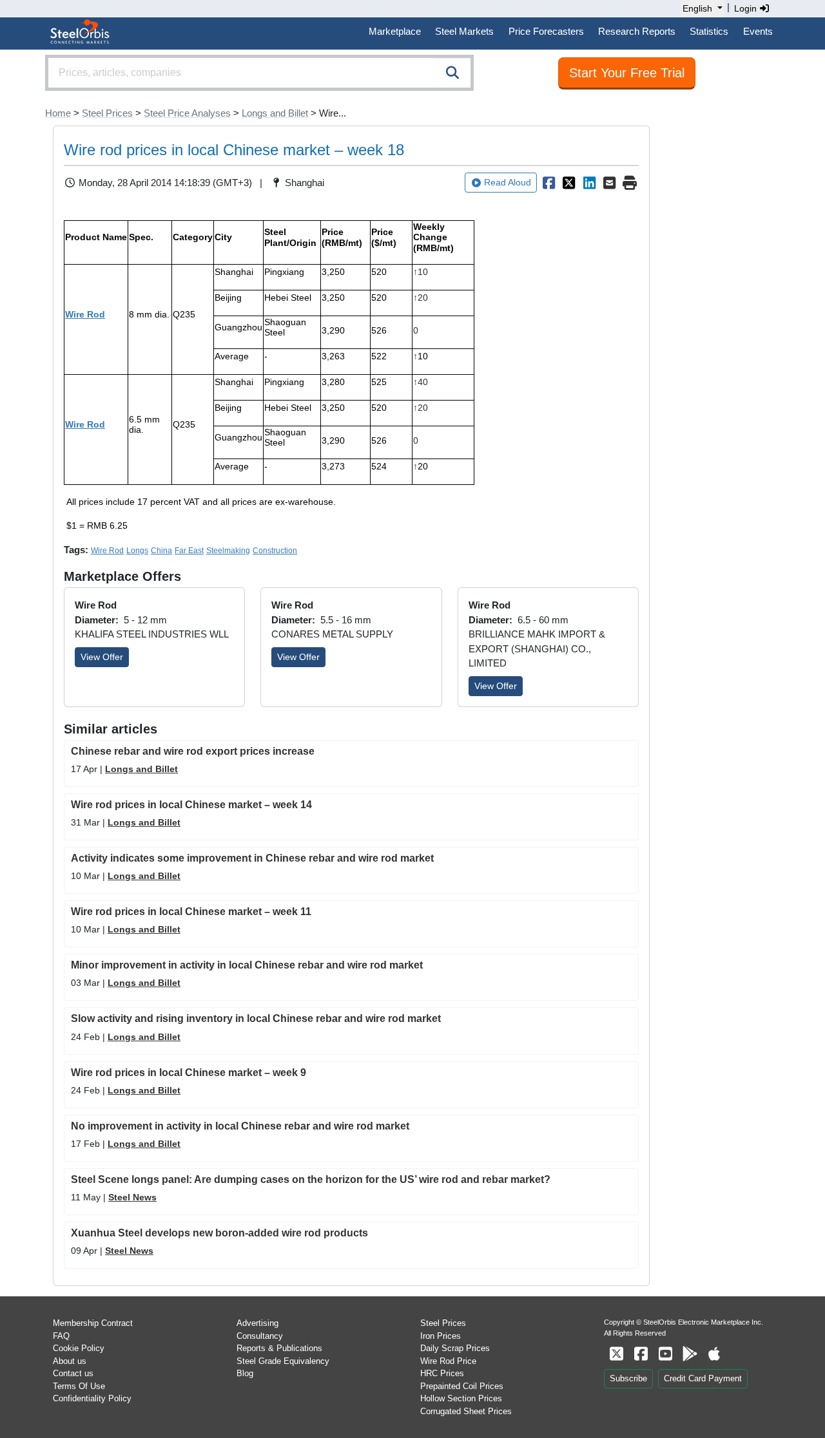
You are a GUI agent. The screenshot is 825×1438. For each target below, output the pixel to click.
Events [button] (758, 31)
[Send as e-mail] (610, 183)
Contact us (73, 1373)
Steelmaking (228, 550)
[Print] (630, 183)
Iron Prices (440, 1336)
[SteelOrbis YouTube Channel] (665, 1354)
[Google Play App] (689, 1354)
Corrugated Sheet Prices (466, 1411)
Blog (245, 1373)
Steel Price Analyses (187, 113)
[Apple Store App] (714, 1354)
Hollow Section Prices (461, 1398)
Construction (275, 550)
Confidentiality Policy (92, 1398)
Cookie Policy (78, 1348)
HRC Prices (442, 1373)
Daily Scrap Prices (455, 1348)
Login (746, 8)
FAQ (61, 1336)
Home (58, 113)
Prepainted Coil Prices (461, 1386)
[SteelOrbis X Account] (616, 1354)
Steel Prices (107, 113)
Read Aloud (507, 182)
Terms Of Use (79, 1386)
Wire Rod (85, 314)
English (697, 8)
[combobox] (259, 72)
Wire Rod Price (448, 1361)
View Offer (102, 657)
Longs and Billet (275, 113)
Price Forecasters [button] (546, 31)
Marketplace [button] (395, 31)
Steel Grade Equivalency (283, 1361)
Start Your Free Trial (626, 73)
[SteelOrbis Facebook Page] (640, 1354)
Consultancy (260, 1336)
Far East (189, 550)
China (161, 550)
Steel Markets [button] (464, 31)
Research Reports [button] (636, 31)
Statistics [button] (709, 31)
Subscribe (628, 1378)
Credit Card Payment (703, 1378)
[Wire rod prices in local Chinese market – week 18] (548, 183)
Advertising (257, 1323)
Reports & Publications (279, 1348)
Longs (137, 550)
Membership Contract (93, 1323)
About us (69, 1361)
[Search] (452, 72)
